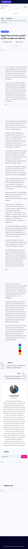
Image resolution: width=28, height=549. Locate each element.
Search (24, 456)
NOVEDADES (9, 18)
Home (2, 18)
